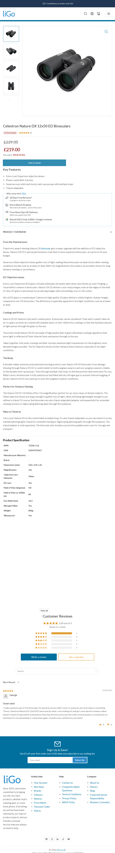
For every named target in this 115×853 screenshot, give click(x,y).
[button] (41, 633)
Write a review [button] (38, 657)
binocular (45, 248)
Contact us (67, 782)
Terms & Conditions (71, 794)
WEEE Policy (68, 802)
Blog (92, 790)
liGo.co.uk (61, 850)
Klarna (37, 810)
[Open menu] (108, 13)
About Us (94, 782)
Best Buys (39, 786)
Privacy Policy (69, 798)
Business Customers (100, 802)
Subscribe (80, 760)
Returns (38, 798)
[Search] (85, 13)
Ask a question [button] (76, 657)
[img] (8, 690)
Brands (37, 790)
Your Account (40, 782)
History (94, 786)
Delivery (38, 794)
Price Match (40, 802)
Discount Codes (42, 806)
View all (44, 610)
